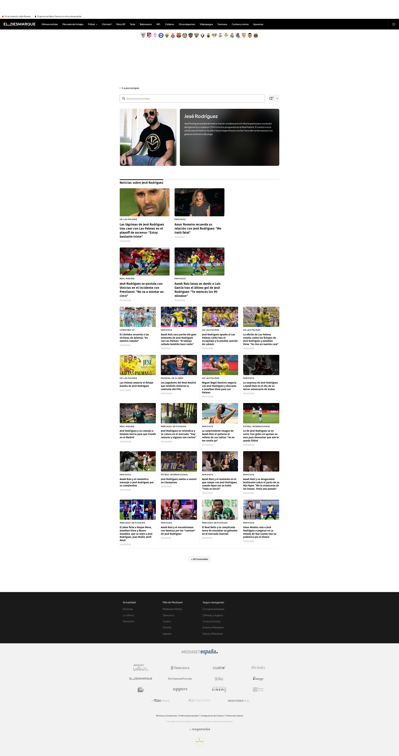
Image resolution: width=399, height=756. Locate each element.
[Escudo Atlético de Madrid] (149, 35)
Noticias (128, 609)
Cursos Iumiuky (212, 621)
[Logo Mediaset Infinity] (140, 668)
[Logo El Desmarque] (141, 679)
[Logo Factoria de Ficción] (180, 679)
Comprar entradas (213, 609)
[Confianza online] (199, 744)
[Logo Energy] (258, 679)
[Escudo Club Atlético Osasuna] (202, 35)
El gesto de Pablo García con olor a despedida (59, 16)
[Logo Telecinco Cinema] (219, 689)
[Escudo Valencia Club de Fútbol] (249, 35)
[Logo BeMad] (141, 690)
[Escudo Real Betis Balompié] (226, 35)
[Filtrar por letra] (277, 98)
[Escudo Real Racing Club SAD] (208, 35)
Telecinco (168, 615)
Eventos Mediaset (213, 627)
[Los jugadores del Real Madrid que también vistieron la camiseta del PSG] (179, 365)
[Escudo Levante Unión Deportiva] (190, 35)
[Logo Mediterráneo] (239, 700)
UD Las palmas (128, 219)
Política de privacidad (188, 716)
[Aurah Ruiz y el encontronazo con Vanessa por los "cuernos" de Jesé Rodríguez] (179, 509)
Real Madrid (127, 278)
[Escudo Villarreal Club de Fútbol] (255, 35)
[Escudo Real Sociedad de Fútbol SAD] (238, 35)
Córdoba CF (127, 330)
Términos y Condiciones (166, 716)
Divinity (167, 627)
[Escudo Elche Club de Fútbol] (167, 35)
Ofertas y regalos (213, 615)
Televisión (129, 621)
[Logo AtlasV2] (160, 700)
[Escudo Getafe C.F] (184, 35)
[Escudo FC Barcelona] (178, 35)
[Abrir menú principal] (393, 24)
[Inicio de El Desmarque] (19, 24)
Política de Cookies (234, 716)
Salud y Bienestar (213, 633)
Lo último (128, 615)
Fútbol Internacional (256, 426)
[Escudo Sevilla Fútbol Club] (244, 35)
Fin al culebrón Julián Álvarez (18, 16)
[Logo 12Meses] (258, 689)
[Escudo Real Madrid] (232, 35)
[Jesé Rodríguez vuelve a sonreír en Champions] (179, 461)
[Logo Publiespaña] (199, 700)
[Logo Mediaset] (199, 653)
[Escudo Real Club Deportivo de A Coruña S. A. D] (220, 35)
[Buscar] (271, 99)
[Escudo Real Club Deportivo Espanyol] (172, 35)
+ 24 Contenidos (199, 559)
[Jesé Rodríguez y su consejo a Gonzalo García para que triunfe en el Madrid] (138, 413)
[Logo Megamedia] (201, 729)
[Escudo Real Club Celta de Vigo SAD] (155, 35)
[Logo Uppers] (180, 690)
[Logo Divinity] (258, 668)
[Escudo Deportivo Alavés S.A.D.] (161, 35)
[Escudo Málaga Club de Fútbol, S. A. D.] (196, 35)
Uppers (167, 633)
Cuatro (167, 621)
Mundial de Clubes (172, 378)
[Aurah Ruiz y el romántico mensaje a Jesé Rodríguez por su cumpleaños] (138, 461)
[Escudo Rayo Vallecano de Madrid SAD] (214, 35)
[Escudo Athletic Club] (143, 35)
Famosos (180, 219)
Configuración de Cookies (212, 716)
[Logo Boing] (219, 679)
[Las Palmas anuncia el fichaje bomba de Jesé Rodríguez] (138, 365)
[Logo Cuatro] (219, 668)
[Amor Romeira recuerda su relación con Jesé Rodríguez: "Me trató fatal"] (199, 202)
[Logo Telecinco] (180, 668)
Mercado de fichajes (173, 426)
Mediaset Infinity (172, 609)
